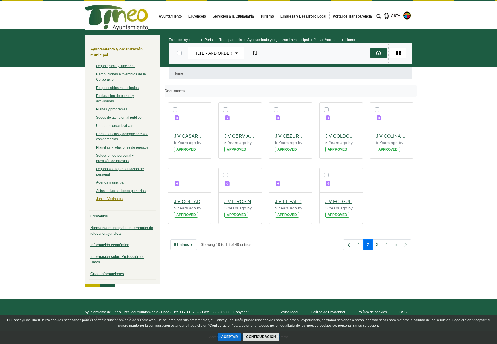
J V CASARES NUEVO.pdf (190, 136)
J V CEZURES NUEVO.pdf (291, 136)
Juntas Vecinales (109, 199)
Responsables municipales (117, 88)
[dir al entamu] (474, 309)
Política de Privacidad (327, 312)
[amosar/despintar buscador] (378, 17)
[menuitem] (170, 16)
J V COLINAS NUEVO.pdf (392, 136)
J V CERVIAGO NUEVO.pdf (240, 136)
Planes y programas (111, 109)
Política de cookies (372, 312)
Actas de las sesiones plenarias (121, 191)
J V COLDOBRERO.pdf (341, 136)
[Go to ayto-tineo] (116, 15)
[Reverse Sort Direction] (254, 53)
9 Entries (185, 245)
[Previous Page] (348, 244)
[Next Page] (405, 244)
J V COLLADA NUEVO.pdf (190, 201)
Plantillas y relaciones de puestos (122, 147)
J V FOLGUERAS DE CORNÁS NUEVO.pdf (341, 201)
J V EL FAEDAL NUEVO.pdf (291, 201)
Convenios (99, 216)
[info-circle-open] (378, 53)
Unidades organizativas (114, 126)
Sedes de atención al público (119, 118)
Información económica (109, 245)
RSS (403, 312)
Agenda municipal (110, 182)
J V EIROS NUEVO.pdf (240, 201)
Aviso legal (289, 312)
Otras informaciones (107, 274)
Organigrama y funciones (115, 66)
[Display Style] (398, 53)
